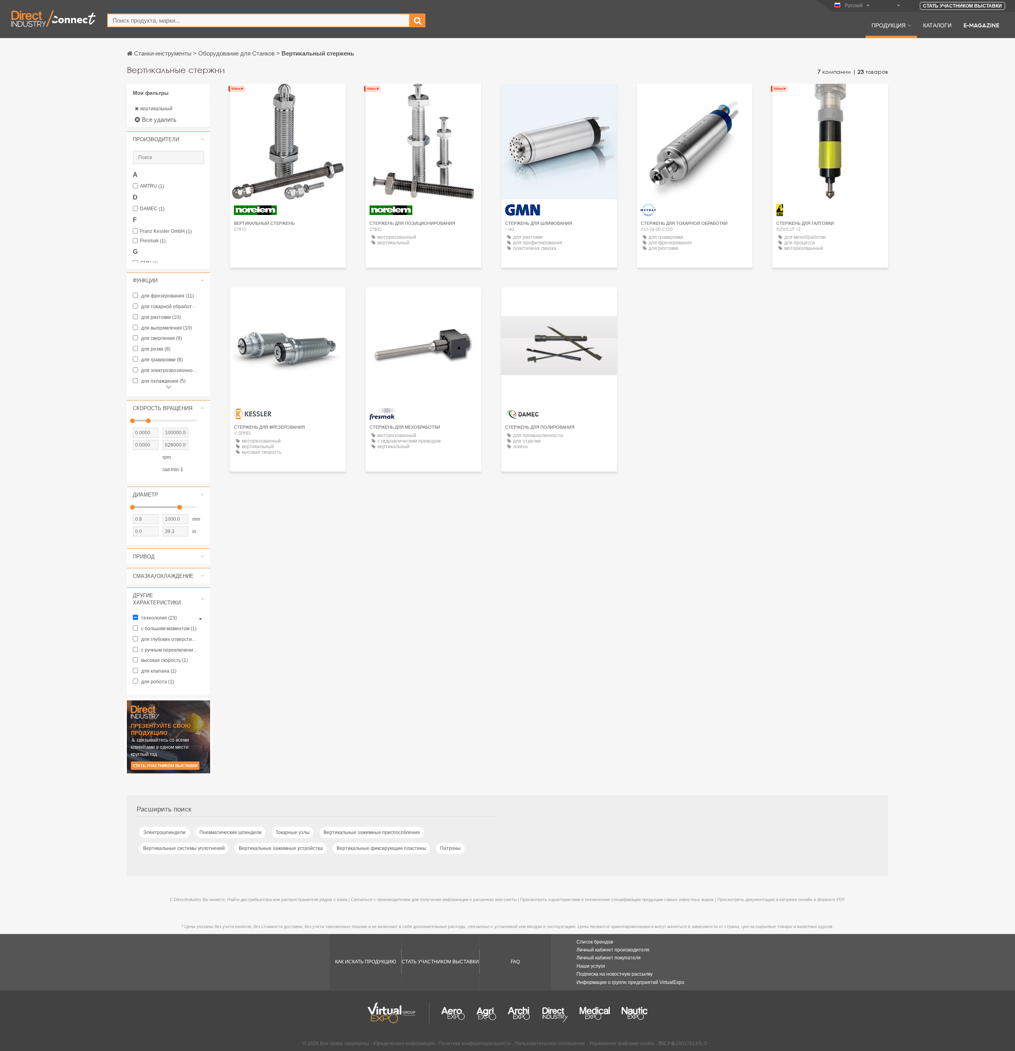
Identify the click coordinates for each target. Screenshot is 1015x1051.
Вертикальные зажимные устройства (281, 848)
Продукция (888, 25)
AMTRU (152, 186)
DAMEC (152, 209)
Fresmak (153, 241)
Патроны (450, 848)
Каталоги (937, 25)
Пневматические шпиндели (230, 832)
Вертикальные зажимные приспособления (372, 832)
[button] (168, 139)
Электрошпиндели (164, 832)
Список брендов (594, 942)
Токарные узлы (293, 832)
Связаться (695, 97)
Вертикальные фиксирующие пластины (381, 848)
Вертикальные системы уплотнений (184, 848)
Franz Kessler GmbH (166, 231)
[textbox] (258, 20)
